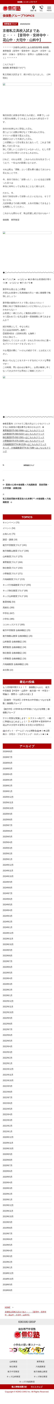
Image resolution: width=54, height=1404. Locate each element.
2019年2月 (7, 1262)
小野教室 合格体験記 (12, 658)
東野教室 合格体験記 (12, 647)
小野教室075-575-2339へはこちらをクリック (23, 441)
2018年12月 (8, 1273)
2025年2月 (7, 853)
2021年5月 (7, 1109)
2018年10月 (8, 1279)
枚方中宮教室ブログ (12, 545)
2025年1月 (7, 859)
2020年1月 (7, 1199)
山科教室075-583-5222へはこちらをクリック (23, 434)
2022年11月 (8, 1006)
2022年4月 (7, 1046)
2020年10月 (8, 1148)
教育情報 (7, 602)
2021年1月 (7, 1131)
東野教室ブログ (10, 24)
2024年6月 (7, 899)
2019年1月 (7, 1267)
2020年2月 (7, 1194)
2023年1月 (7, 995)
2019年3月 (7, 1256)
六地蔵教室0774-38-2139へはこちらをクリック (24, 444)
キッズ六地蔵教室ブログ (14, 585)
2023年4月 (7, 978)
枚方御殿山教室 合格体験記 (15, 636)
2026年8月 (7, 751)
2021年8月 (7, 1092)
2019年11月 (8, 1211)
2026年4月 (7, 774)
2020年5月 (7, 1177)
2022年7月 (7, 1029)
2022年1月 (7, 1063)
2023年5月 (7, 972)
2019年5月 (7, 1245)
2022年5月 (7, 1041)
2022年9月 (7, 1018)
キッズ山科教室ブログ (13, 596)
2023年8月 (7, 955)
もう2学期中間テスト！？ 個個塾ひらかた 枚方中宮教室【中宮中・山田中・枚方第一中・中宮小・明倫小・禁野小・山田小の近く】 (27, 690)
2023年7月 (7, 961)
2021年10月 (8, 1080)
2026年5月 (7, 768)
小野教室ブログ (10, 573)
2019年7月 (7, 1233)
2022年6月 (7, 1035)
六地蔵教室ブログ (11, 579)
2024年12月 (8, 865)
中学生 (6, 613)
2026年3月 (7, 780)
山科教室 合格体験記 (12, 641)
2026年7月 (7, 757)
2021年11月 (8, 1075)
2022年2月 (7, 1058)
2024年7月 (7, 893)
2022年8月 (7, 1023)
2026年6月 (7, 763)
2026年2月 (7, 785)
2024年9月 (7, 882)
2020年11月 (8, 1143)
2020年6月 (7, 1171)
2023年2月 (7, 990)
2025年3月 (7, 848)
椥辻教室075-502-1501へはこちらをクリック (23, 437)
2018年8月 (7, 1290)
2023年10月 (8, 944)
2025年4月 (7, 842)
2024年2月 (7, 921)
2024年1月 (7, 927)
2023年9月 (7, 950)
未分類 (6, 670)
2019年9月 (7, 1222)
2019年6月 (7, 1239)
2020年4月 (7, 1182)
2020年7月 (7, 1165)
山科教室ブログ (10, 556)
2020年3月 (7, 1188)
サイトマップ (37, 1387)
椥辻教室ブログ (10, 568)
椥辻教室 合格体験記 (12, 653)
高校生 (6, 607)
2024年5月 (7, 904)
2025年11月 (8, 802)
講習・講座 (8, 539)
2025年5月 (7, 836)
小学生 (6, 619)
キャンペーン (9, 522)
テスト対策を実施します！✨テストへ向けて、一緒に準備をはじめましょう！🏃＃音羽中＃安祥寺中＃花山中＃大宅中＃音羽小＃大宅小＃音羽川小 (27, 721)
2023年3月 (7, 984)
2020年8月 (7, 1160)
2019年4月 (7, 1250)
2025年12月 (8, 797)
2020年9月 (7, 1154)
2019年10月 (8, 1216)
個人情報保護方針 (19, 1387)
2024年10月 (8, 876)
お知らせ (7, 534)
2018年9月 (7, 1284)
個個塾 (19, 2)
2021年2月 (7, 1126)
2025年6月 (7, 831)
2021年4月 (7, 1114)
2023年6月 (7, 967)
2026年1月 (7, 791)
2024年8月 (7, 887)
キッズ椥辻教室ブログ (13, 590)
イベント (7, 528)
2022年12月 (8, 1001)
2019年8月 (7, 1228)
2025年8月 (7, 819)
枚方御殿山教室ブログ (13, 551)
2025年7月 (7, 825)
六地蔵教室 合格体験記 (13, 664)
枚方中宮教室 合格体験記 (14, 630)
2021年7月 (7, 1097)
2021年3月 (7, 1120)
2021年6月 (7, 1103)
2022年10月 (8, 1012)
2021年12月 (8, 1069)
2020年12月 (8, 1137)
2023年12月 (8, 933)
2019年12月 (8, 1205)
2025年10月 (8, 808)
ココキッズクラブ (30, 2)
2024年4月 (7, 910)
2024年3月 (7, 916)
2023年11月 (8, 938)
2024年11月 (8, 870)
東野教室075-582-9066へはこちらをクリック (23, 430)
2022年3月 (7, 1052)
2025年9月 (7, 814)
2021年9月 (7, 1086)
